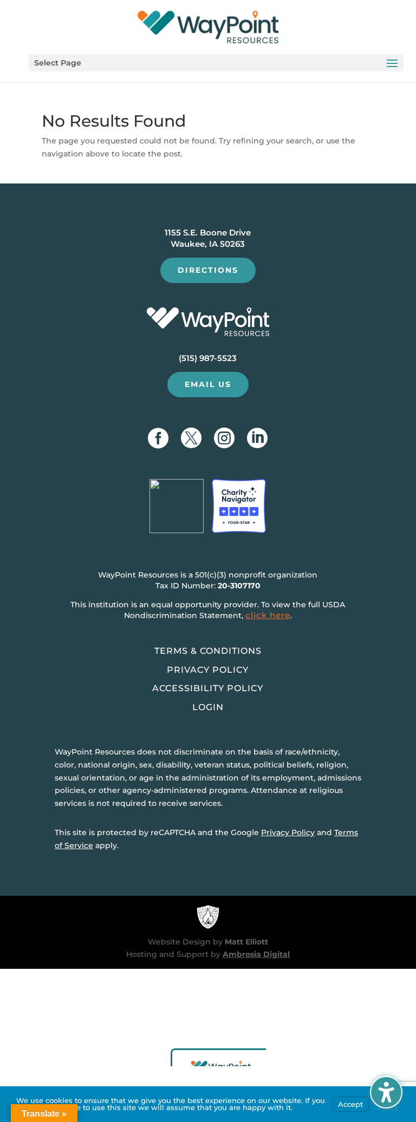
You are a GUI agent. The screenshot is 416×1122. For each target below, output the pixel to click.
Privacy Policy (288, 832)
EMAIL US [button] (208, 384)
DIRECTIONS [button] (208, 270)
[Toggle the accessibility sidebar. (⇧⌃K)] (386, 1092)
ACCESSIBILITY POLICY (207, 688)
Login (208, 707)
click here (267, 615)
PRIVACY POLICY (208, 670)
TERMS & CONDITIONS (208, 651)
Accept (350, 1104)
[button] (216, 62)
